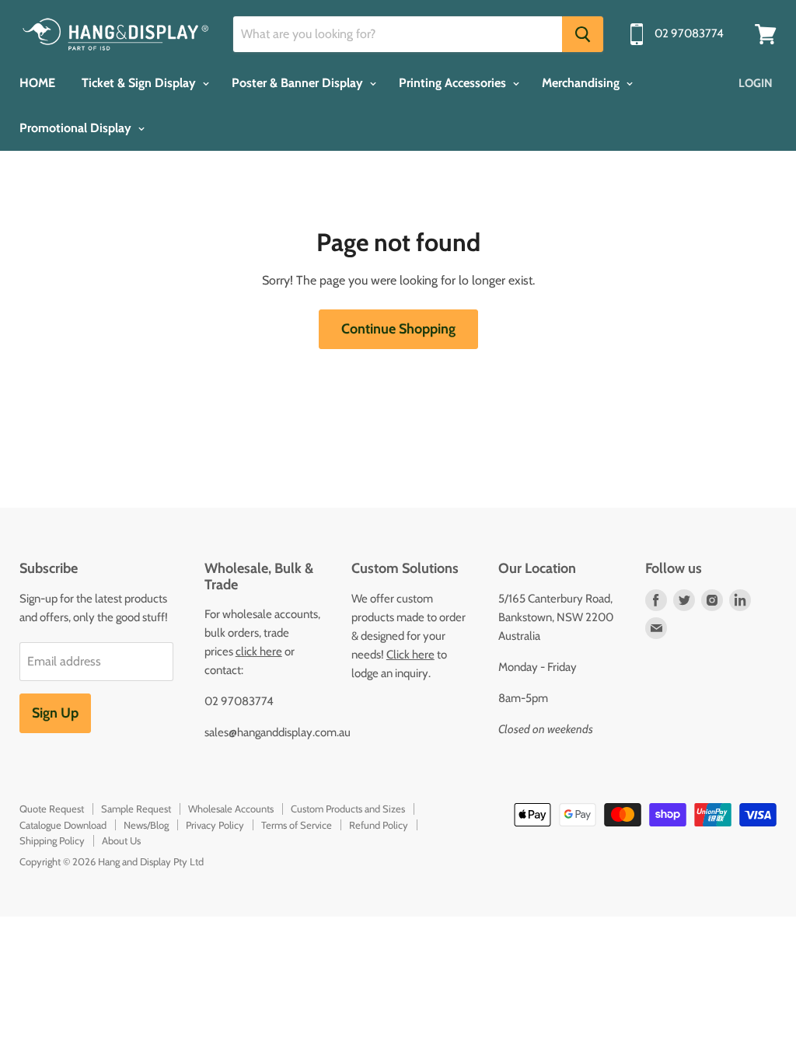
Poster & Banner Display (299, 82)
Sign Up (55, 712)
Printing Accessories (454, 82)
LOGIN (755, 83)
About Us (121, 840)
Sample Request (136, 808)
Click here (410, 655)
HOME (37, 82)
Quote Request (51, 808)
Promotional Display (76, 128)
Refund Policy (378, 825)
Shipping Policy (52, 840)
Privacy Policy (215, 825)
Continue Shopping (398, 328)
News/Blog (146, 825)
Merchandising (582, 82)
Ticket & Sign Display (140, 82)
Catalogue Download (62, 825)
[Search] (582, 34)
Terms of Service (296, 825)
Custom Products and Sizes (348, 808)
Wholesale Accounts (231, 808)
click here (259, 652)
